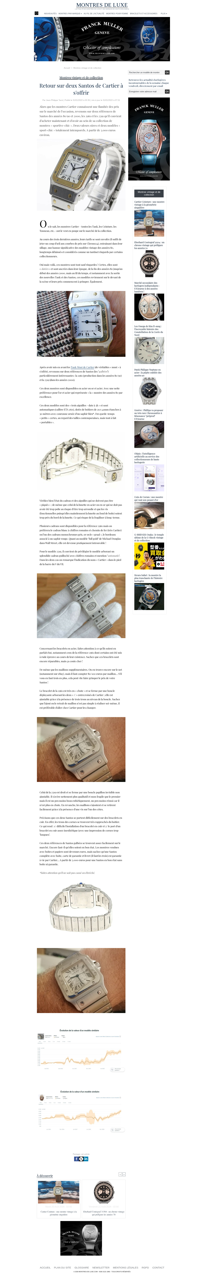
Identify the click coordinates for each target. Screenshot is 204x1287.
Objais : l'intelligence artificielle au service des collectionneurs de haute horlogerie (146, 458)
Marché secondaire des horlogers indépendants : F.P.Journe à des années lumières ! (146, 287)
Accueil (67, 68)
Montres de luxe (102, 5)
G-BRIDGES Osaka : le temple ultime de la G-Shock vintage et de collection (149, 537)
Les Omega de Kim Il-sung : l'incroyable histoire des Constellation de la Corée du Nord (148, 330)
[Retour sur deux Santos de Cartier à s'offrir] (81, 140)
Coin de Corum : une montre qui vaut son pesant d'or (148, 498)
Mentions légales (126, 1267)
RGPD (146, 1267)
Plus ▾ (164, 14)
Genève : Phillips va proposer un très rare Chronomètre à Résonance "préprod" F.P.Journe (148, 414)
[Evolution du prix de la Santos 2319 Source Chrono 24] (81, 1090)
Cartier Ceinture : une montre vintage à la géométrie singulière (59, 1213)
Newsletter (101, 1267)
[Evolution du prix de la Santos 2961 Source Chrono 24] (81, 1029)
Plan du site (63, 1267)
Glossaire (82, 1267)
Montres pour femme (117, 14)
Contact (158, 1267)
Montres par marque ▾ (70, 14)
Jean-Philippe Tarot (54, 100)
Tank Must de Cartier (82, 367)
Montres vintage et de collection (87, 68)
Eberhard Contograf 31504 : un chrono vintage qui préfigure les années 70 (103, 1213)
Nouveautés (50, 14)
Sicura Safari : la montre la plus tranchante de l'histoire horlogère (148, 578)
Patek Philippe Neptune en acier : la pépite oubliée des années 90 (147, 372)
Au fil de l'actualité (94, 14)
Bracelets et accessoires (143, 14)
